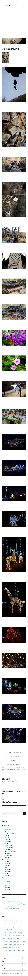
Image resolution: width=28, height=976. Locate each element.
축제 (15, 945)
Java (6, 831)
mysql (4, 927)
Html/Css (7, 829)
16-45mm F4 (6, 921)
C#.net (6, 827)
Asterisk (8, 853)
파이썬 (6, 857)
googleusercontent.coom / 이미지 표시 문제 (14, 905)
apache (19, 921)
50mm (13, 921)
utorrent (22, 927)
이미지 (12, 939)
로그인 (13, 781)
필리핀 (6, 875)
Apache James (10, 851)
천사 (20, 769)
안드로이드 (7, 855)
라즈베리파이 (8, 847)
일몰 (11, 942)
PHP (6, 837)
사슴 (12, 769)
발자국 (22, 767)
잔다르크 (5, 945)
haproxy (10, 924)
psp (13, 927)
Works (5, 825)
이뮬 (8, 939)
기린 (4, 769)
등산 (10, 930)
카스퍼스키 (21, 945)
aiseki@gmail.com (8, 767)
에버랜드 (18, 936)
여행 (23, 936)
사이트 (4, 936)
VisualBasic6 (8, 885)
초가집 (22, 769)
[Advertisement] (14, 23)
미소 (18, 930)
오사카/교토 (7, 867)
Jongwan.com (7, 5)
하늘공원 (5, 950)
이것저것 (6, 877)
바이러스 (5, 933)
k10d (20, 924)
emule (4, 924)
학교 (10, 950)
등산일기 (7, 863)
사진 (9, 936)
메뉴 (24, 5)
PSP (6, 879)
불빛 (10, 769)
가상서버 (7, 841)
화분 (23, 950)
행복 (14, 950)
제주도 (10, 945)
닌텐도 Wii (7, 881)
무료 (14, 930)
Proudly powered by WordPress (15, 973)
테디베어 (5, 947)
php (9, 927)
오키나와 (7, 869)
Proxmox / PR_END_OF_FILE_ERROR (13, 901)
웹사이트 (7, 889)
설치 (13, 936)
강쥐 (4, 930)
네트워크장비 (8, 845)
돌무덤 (8, 769)
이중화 (17, 939)
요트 (4, 939)
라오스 (6, 865)
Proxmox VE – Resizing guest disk (12, 907)
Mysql (6, 835)
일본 (6, 873)
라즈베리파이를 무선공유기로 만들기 (12, 909)
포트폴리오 (6, 883)
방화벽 (10, 933)
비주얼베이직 (17, 933)
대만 (6, 861)
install (16, 924)
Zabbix (6, 839)
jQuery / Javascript (10, 833)
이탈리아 (7, 871)
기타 (6, 843)
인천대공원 (5, 942)
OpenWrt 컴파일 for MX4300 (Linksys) (13, 903)
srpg (17, 927)
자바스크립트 (21, 942)
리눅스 (6, 849)
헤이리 (18, 950)
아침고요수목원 (16, 769)
